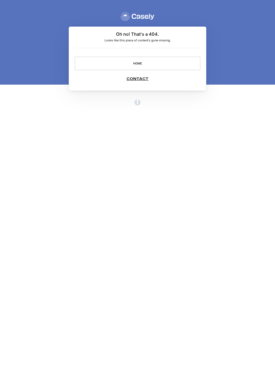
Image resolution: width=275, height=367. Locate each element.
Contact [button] (137, 78)
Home (137, 63)
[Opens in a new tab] (137, 104)
